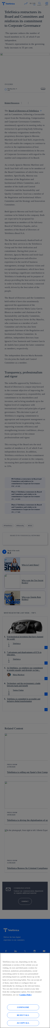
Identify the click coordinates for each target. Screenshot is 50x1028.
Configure (23, 1007)
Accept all (23, 1023)
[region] (25, 990)
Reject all (23, 1015)
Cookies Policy (25, 995)
